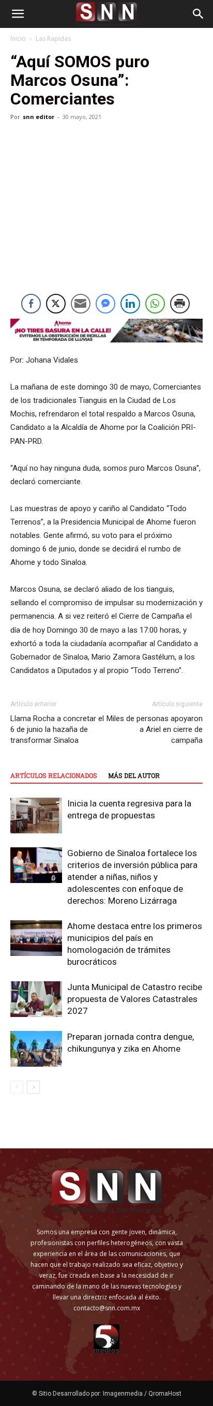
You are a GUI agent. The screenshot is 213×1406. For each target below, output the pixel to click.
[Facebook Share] (31, 303)
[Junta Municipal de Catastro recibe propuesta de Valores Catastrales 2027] (36, 999)
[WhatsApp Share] (155, 303)
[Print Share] (180, 303)
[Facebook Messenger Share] (105, 303)
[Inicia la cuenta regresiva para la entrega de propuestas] (36, 815)
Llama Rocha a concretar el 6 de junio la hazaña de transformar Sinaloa (57, 729)
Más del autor (134, 775)
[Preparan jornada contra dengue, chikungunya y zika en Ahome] (36, 1049)
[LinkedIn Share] (130, 303)
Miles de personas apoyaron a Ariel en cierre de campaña (154, 729)
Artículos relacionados (53, 775)
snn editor (38, 117)
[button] (17, 14)
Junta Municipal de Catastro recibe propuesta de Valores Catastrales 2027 (134, 999)
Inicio (18, 38)
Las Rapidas (53, 38)
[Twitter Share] (56, 303)
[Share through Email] (80, 303)
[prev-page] (16, 1087)
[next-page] (33, 1087)
